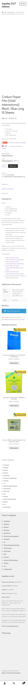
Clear (17, 160)
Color (3, 158)
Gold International (18, 176)
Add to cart (13, 166)
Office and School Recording (10, 486)
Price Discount (5, 153)
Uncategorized (7, 507)
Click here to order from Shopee (17, 142)
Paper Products (11, 12)
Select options (14, 363)
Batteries (6, 470)
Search (14, 683)
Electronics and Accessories (10, 478)
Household (6, 480)
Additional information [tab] (8, 189)
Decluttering (6, 475)
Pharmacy (6, 496)
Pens (5, 494)
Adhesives (6, 467)
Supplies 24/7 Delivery (9, 5)
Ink (4, 483)
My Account (4, 683)
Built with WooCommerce (13, 673)
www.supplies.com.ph (12, 626)
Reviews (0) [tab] (5, 193)
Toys (4, 504)
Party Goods (6, 491)
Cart (22, 682)
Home (5, 12)
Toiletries (6, 501)
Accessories (6, 465)
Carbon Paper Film (8, 176)
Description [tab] (5, 184)
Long (24, 176)
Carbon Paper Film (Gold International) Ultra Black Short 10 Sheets (14, 268)
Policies (4, 673)
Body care (6, 473)
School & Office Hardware (10, 499)
